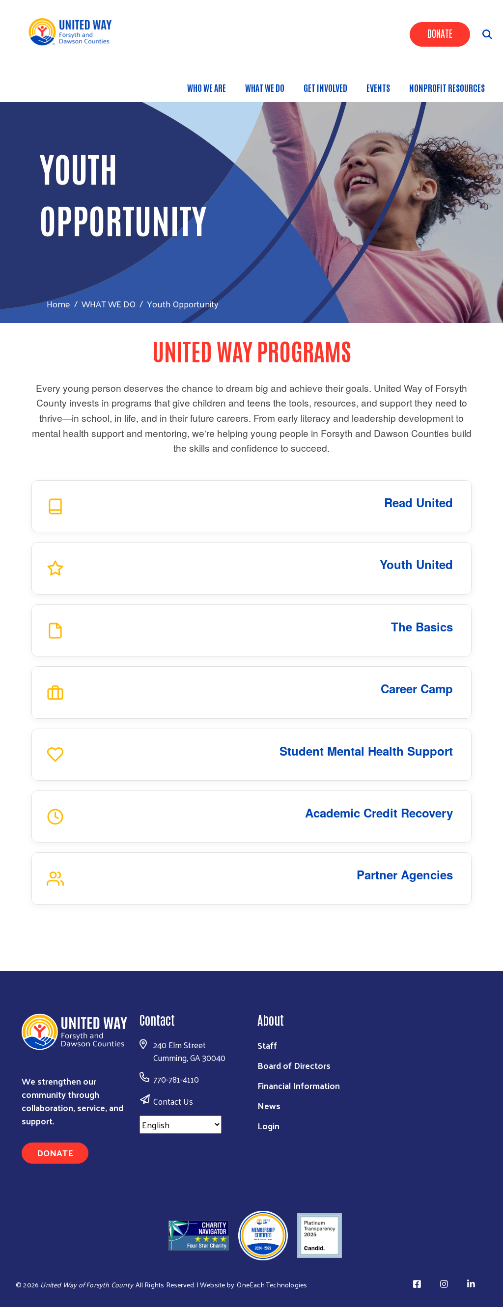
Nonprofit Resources (447, 87)
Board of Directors (294, 1065)
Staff (267, 1045)
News (268, 1105)
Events (378, 87)
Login (268, 1125)
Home (58, 303)
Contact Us (173, 1101)
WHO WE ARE (206, 87)
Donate (439, 33)
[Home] (74, 31)
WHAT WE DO (264, 87)
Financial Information (298, 1085)
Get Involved (325, 87)
